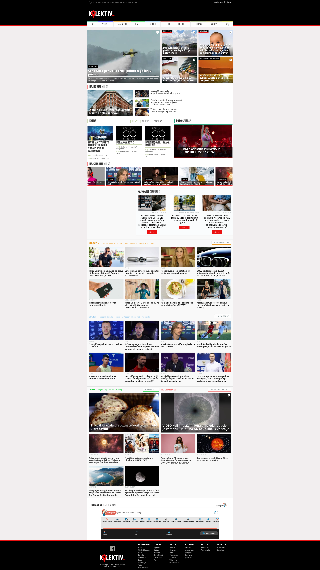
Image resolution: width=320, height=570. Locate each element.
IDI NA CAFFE (151, 389)
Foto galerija (205, 550)
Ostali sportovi (175, 562)
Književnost (158, 557)
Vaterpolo (146, 317)
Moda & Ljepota (115, 243)
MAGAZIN (122, 24)
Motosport (126, 317)
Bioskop (119, 389)
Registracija (219, 2)
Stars (104, 243)
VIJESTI (105, 24)
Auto (140, 565)
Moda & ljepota (144, 550)
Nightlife (102, 389)
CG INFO (182, 24)
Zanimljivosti (158, 555)
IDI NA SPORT (223, 316)
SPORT (153, 24)
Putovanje (142, 562)
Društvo (188, 547)
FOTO (167, 24)
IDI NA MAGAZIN (221, 242)
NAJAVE (214, 24)
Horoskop (220, 550)
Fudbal (102, 317)
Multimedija (220, 547)
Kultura (111, 389)
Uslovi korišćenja (108, 2)
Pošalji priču (97, 2)
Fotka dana (205, 547)
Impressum (127, 2)
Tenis (117, 317)
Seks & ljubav (143, 567)
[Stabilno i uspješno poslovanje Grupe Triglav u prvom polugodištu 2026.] (110, 102)
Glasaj (151, 232)
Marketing (118, 2)
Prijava (228, 2)
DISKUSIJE (149, 191)
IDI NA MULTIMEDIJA (219, 389)
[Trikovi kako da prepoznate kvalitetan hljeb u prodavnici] (124, 412)
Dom (152, 243)
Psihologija (143, 243)
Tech (126, 243)
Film (155, 560)
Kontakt (135, 2)
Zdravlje (133, 243)
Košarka (110, 317)
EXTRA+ (198, 24)
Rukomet (136, 317)
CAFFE (138, 24)
